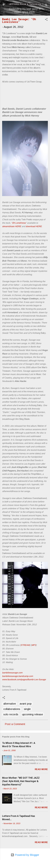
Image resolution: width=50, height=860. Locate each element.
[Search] (46, 5)
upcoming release (32, 714)
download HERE (34, 226)
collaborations (11, 709)
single (27, 709)
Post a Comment (15, 724)
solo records (10, 714)
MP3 (33, 645)
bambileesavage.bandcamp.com (17, 676)
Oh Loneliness (19, 223)
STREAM (25, 645)
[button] (46, 20)
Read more (41, 769)
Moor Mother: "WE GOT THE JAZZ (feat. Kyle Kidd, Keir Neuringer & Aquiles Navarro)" (21, 781)
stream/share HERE (11, 226)
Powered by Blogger (26, 854)
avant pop (26, 703)
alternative (9, 703)
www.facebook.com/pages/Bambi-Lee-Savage (24, 679)
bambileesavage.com (12, 672)
